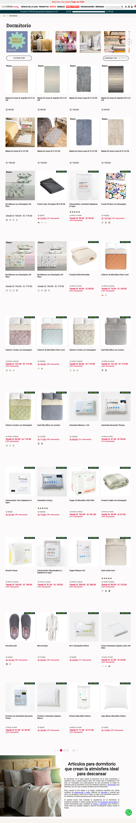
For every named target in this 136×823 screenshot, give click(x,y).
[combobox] (115, 7)
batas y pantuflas (100, 804)
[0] (135, 7)
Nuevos (53, 7)
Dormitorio (13, 16)
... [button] (70, 750)
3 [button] (67, 750)
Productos (44, 7)
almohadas (112, 785)
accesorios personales (108, 802)
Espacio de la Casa (29, 7)
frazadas (104, 792)
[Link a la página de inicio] (3, 16)
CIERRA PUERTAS (72, 7)
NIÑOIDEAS (99, 7)
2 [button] (64, 750)
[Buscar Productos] (122, 7)
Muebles (61, 7)
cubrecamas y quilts (82, 792)
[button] (19, 58)
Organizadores (87, 7)
